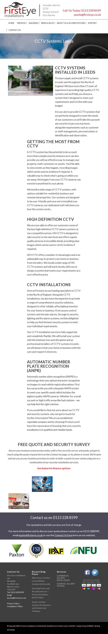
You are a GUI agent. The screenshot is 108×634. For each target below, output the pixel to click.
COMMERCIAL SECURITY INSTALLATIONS (63, 578)
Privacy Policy (13, 603)
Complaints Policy (15, 606)
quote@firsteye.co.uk (87, 14)
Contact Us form (64, 535)
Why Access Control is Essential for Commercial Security (41, 581)
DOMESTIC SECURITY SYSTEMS (66, 585)
